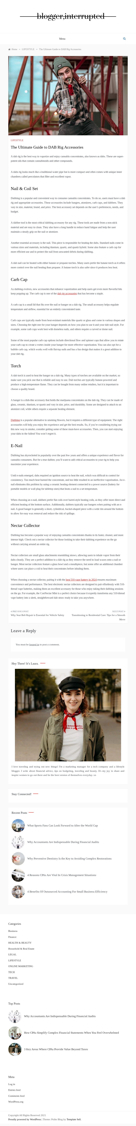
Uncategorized (15, 984)
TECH (11, 972)
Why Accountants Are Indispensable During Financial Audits (63, 842)
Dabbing (15, 420)
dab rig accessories (67, 293)
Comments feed (16, 1096)
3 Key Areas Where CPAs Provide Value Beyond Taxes (56, 1049)
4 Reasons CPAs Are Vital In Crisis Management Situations (61, 875)
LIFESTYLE (17, 140)
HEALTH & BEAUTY (20, 942)
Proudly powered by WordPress (25, 1119)
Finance (12, 937)
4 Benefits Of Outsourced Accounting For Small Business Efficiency (67, 891)
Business (12, 931)
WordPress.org (15, 1101)
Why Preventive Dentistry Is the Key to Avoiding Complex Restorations (69, 858)
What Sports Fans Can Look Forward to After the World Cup (62, 825)
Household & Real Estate (21, 948)
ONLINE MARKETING (20, 966)
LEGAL (12, 954)
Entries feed (14, 1090)
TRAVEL (13, 978)
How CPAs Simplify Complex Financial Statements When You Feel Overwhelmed (71, 1032)
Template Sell (74, 1119)
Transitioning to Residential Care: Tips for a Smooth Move (98, 617)
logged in (34, 644)
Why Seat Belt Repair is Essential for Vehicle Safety (37, 615)
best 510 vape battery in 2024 (81, 579)
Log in (11, 1084)
